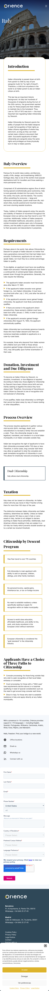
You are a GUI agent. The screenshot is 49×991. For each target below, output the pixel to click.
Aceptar (25, 970)
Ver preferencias (24, 983)
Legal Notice (35, 988)
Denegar (24, 976)
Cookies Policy (11, 932)
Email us (13, 746)
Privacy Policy (25, 988)
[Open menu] (46, 6)
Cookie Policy (14, 988)
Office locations (16, 740)
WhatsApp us (15, 753)
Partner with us (11, 942)
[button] (45, 946)
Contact (8, 940)
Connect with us (16, 759)
